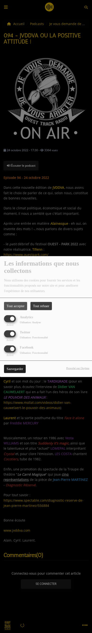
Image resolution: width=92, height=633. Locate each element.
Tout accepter (16, 306)
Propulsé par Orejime (77, 368)
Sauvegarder (15, 369)
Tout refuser (41, 306)
